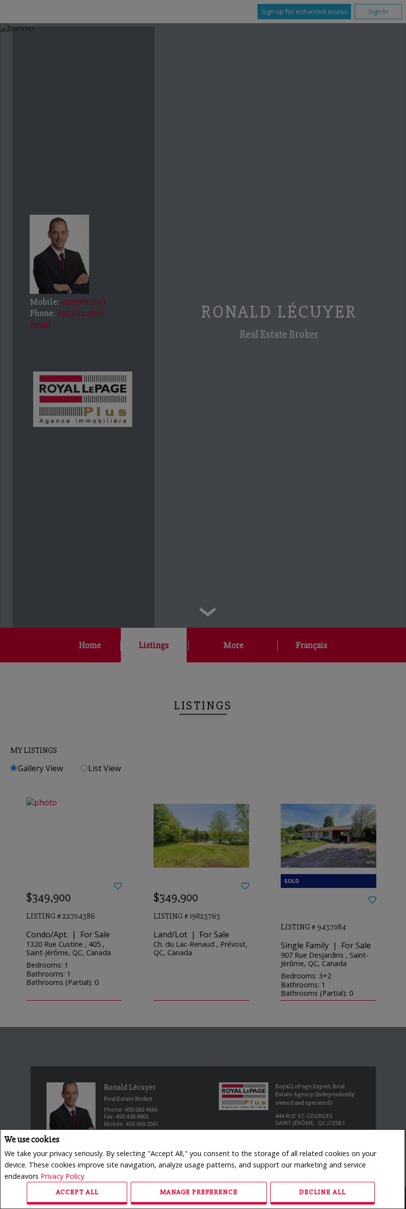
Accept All (77, 1192)
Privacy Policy (62, 1176)
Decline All (322, 1192)
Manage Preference (199, 1192)
